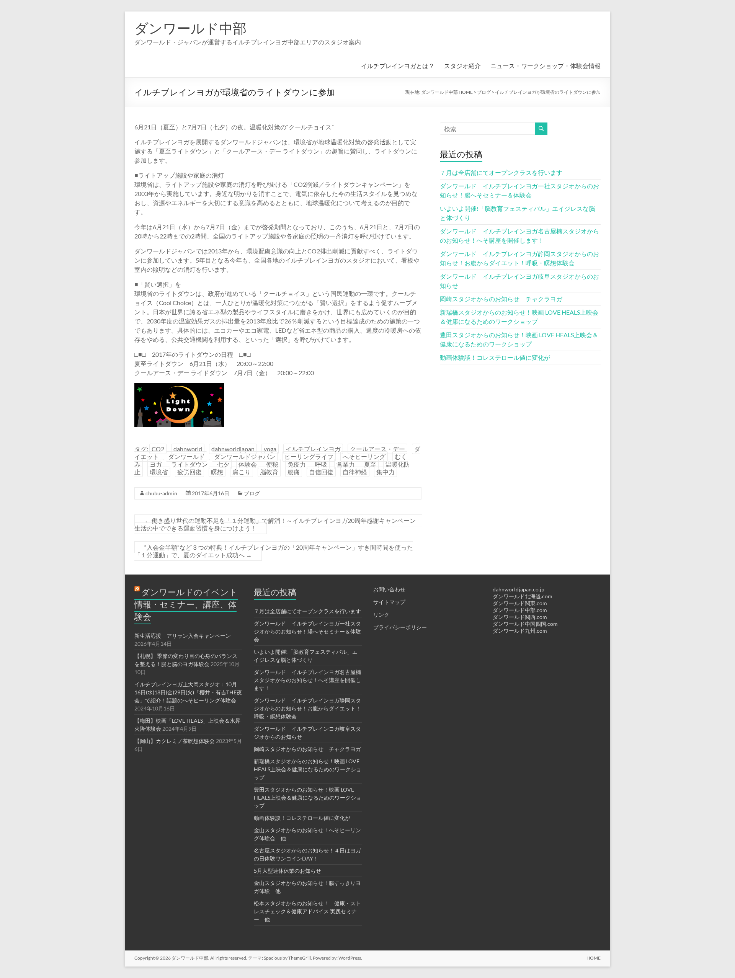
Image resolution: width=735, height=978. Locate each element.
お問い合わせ (389, 589)
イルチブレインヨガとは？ (397, 65)
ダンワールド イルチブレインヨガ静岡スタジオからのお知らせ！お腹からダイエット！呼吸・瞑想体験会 (307, 708)
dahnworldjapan (233, 448)
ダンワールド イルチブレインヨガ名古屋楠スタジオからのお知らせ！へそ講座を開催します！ (307, 680)
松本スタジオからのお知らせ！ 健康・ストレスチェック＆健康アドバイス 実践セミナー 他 (307, 911)
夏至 (370, 464)
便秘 (272, 464)
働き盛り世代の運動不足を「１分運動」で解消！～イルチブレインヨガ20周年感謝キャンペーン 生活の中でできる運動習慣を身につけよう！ (278, 524)
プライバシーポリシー (400, 627)
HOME (593, 958)
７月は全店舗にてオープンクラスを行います (501, 172)
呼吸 (321, 464)
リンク (381, 614)
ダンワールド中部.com (520, 610)
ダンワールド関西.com (520, 617)
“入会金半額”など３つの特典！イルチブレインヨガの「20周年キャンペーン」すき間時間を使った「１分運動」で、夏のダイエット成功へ (273, 551)
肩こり (241, 471)
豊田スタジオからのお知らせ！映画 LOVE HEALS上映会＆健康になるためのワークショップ (307, 797)
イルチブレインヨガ (313, 448)
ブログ (484, 92)
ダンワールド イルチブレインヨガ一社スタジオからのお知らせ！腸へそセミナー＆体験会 (307, 631)
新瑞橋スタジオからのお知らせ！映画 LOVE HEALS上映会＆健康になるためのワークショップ (307, 769)
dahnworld (187, 448)
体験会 (247, 464)
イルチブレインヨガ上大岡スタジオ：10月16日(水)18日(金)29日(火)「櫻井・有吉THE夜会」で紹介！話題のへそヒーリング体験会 (188, 692)
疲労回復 (189, 471)
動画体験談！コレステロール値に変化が (495, 357)
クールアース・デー (377, 448)
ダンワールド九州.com (520, 630)
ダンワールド (186, 456)
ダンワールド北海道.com (522, 596)
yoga (270, 448)
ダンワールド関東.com (520, 603)
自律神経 (355, 471)
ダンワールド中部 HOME (447, 92)
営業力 (345, 464)
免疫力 (296, 464)
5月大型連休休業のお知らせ (287, 870)
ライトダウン (189, 464)
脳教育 (269, 471)
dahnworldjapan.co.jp (518, 589)
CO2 (158, 448)
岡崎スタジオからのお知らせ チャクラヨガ (501, 298)
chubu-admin (161, 493)
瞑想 (217, 471)
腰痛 (293, 471)
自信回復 (321, 471)
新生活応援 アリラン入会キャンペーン (182, 635)
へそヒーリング (364, 456)
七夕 (223, 464)
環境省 (159, 471)
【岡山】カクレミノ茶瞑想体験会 (174, 741)
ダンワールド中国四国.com (525, 623)
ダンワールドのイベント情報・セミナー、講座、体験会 (186, 604)
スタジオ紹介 (462, 65)
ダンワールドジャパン (244, 456)
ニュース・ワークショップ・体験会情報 (545, 65)
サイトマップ (389, 602)
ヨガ (156, 464)
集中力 (385, 471)
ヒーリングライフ (308, 456)
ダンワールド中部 (190, 28)
